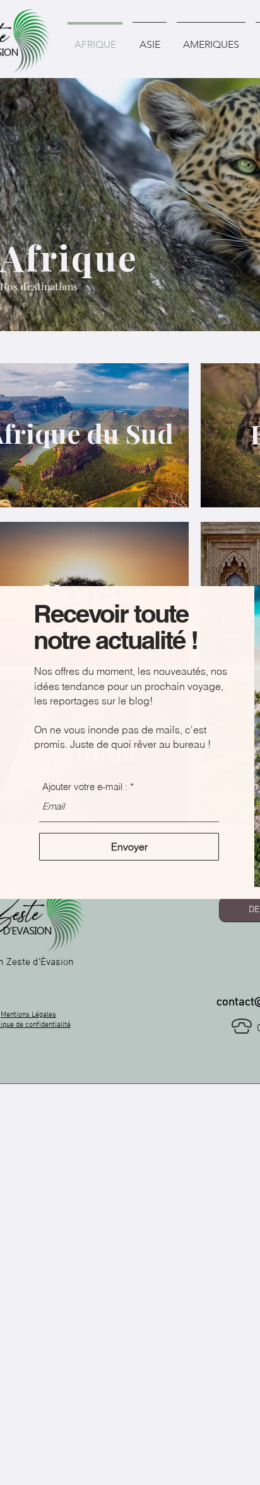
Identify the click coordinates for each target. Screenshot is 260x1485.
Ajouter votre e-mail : (84, 786)
